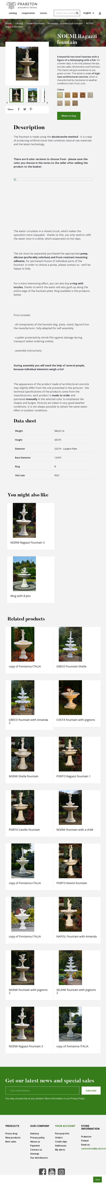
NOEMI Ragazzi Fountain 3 (27, 542)
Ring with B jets (20, 596)
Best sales (10, 1141)
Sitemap (34, 1153)
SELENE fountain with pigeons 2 (76, 991)
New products (13, 1137)
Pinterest (31, 109)
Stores (43, 13)
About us (35, 1141)
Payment (35, 1145)
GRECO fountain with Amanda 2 (28, 721)
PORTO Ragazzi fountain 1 (73, 776)
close (97, 1179)
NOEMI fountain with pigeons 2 (28, 991)
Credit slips (61, 1141)
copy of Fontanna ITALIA (25, 666)
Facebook (42, 1172)
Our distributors (39, 1157)
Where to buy (68, 115)
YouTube (51, 1172)
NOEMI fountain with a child (74, 830)
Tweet (24, 109)
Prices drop (11, 1133)
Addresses (60, 1145)
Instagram (61, 1172)
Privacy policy (37, 1137)
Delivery (34, 1133)
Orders (59, 1137)
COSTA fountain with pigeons (75, 720)
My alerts (60, 1149)
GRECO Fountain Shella (71, 666)
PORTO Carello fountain (24, 830)
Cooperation (28, 13)
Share (18, 109)
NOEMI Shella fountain (23, 776)
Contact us (36, 1149)
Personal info (62, 1133)
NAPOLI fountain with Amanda (76, 936)
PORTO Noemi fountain (71, 883)
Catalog (13, 13)
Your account (65, 1126)
